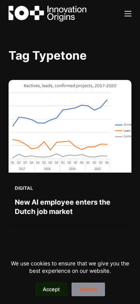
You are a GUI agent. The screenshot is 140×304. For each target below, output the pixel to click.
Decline (88, 289)
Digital (24, 188)
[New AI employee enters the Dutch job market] (70, 126)
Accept (51, 289)
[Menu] (127, 13)
